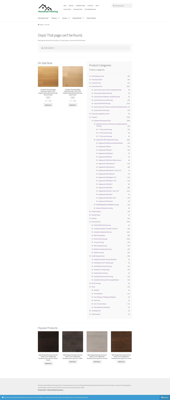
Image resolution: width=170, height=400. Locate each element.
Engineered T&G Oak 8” (106, 194)
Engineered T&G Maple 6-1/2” (107, 177)
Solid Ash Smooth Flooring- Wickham (105, 259)
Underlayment (96, 314)
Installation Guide (80, 5)
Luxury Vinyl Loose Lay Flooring (103, 100)
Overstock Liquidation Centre (100, 114)
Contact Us (90, 5)
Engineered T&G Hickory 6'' (107, 167)
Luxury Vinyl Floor (97, 86)
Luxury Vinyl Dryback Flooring (103, 93)
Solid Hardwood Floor (98, 256)
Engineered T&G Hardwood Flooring (107, 140)
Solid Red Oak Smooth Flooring (103, 276)
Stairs (93, 287)
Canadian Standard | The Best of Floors (105, 229)
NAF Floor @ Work (99, 235)
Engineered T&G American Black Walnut (111, 143)
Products (54, 18)
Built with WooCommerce (55, 390)
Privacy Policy (67, 9)
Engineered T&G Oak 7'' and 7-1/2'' (109, 191)
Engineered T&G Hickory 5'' (107, 163)
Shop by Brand (77, 18)
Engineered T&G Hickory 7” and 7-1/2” (110, 170)
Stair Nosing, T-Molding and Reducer (105, 297)
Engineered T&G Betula (106, 153)
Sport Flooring (96, 283)
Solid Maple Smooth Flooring (103, 266)
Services (64, 18)
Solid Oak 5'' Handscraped (101, 269)
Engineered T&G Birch (105, 157)
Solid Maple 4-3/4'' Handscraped (103, 263)
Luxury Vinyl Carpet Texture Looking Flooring (107, 90)
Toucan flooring (99, 242)
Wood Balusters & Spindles (102, 307)
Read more (48, 105)
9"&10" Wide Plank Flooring (102, 225)
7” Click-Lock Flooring (105, 136)
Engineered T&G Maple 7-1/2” (107, 181)
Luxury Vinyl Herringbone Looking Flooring (107, 97)
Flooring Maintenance (90, 9)
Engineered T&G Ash (105, 146)
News (97, 5)
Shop (65, 5)
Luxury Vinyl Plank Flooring (102, 103)
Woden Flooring (99, 252)
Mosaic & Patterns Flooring (104, 208)
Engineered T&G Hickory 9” (107, 174)
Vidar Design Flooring (100, 246)
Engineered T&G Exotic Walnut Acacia (110, 160)
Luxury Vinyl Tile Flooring (101, 110)
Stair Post (97, 300)
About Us (71, 5)
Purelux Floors (96, 215)
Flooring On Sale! (77, 9)
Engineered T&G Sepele (106, 201)
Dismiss (165, 397)
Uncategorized (96, 311)
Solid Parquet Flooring (100, 273)
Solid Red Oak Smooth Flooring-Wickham (106, 280)
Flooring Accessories (98, 76)
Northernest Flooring (100, 239)
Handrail (96, 290)
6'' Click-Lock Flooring (105, 133)
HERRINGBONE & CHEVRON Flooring (107, 205)
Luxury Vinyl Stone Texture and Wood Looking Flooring (110, 107)
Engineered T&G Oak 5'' (106, 184)
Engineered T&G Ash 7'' (106, 150)
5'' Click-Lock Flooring (105, 129)
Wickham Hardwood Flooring (102, 249)
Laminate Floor (96, 83)
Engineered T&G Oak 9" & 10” (107, 198)
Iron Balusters (98, 293)
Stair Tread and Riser (100, 304)
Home (41, 24)
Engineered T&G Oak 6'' (106, 187)
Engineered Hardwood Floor (102, 120)
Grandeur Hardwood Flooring (102, 232)
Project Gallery (91, 18)
